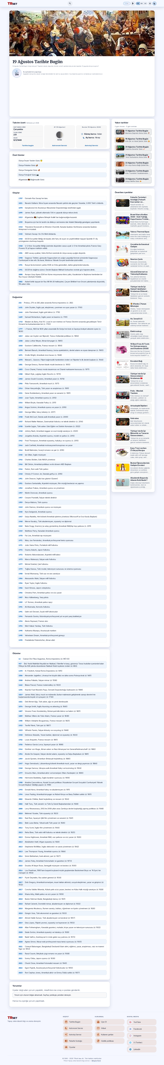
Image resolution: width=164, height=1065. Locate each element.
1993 (20, 790)
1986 (20, 588)
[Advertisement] (82, 95)
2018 (20, 894)
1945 (20, 234)
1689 (20, 317)
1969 (20, 526)
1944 (20, 445)
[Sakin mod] (150, 3)
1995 (20, 631)
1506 (20, 675)
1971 (20, 540)
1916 (20, 388)
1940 (20, 431)
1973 (20, 559)
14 (20, 659)
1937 (20, 422)
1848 (20, 346)
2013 (20, 832)
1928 (20, 735)
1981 (20, 253)
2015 (20, 866)
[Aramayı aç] (70, 3)
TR (138, 3)
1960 (20, 239)
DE (145, 3)
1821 (20, 203)
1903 (20, 379)
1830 (20, 341)
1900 (20, 374)
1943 (20, 227)
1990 (20, 258)
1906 (20, 383)
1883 (20, 369)
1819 (20, 336)
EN (142, 3)
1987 (20, 597)
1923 (20, 398)
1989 (20, 602)
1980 (20, 574)
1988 (20, 782)
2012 (20, 828)
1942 (20, 436)
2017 (20, 878)
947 (20, 664)
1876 (20, 706)
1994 (20, 616)
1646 (20, 312)
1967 (20, 517)
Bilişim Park (96, 1061)
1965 (20, 512)
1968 (20, 521)
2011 (20, 818)
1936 (20, 744)
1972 (20, 550)
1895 (20, 213)
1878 (20, 208)
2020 (20, 927)
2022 (20, 968)
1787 (20, 198)
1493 (20, 671)
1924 (20, 403)
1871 (20, 355)
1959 (20, 502)
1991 (20, 265)
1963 (20, 507)
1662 (20, 685)
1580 (20, 680)
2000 (20, 274)
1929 (20, 412)
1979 (20, 569)
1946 (20, 460)
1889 (20, 716)
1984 (20, 578)
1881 (20, 365)
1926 (20, 407)
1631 (20, 307)
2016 (20, 870)
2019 (20, 918)
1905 (20, 721)
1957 (20, 493)
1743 (20, 322)
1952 (20, 488)
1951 (20, 479)
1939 (20, 222)
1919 (20, 217)
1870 (20, 350)
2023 (20, 973)
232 (20, 303)
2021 (20, 946)
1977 (20, 564)
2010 (20, 813)
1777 (20, 329)
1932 (20, 740)
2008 (20, 809)
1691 (20, 690)
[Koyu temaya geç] (154, 3)
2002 (20, 282)
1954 (20, 754)
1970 (20, 536)
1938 (20, 426)
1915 (20, 725)
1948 (20, 474)
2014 (20, 856)
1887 (20, 711)
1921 (20, 393)
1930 (20, 417)
